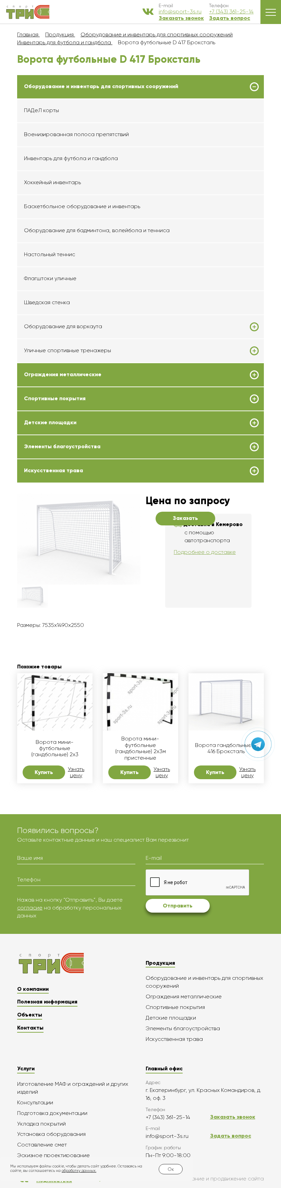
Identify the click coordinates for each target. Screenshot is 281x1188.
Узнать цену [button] (76, 772)
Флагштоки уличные (50, 278)
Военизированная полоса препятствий (76, 134)
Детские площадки (50, 422)
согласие (29, 907)
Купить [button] (44, 772)
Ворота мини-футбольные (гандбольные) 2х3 (54, 748)
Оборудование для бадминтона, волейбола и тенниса (97, 230)
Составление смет (42, 1144)
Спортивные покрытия (55, 398)
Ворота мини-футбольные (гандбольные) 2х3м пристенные (140, 748)
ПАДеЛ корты (41, 110)
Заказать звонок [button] (181, 18)
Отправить (178, 905)
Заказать (185, 518)
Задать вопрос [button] (229, 18)
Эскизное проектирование (53, 1155)
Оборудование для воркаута (63, 326)
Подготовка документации (52, 1113)
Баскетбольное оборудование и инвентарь (82, 206)
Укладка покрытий (41, 1123)
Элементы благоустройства (62, 446)
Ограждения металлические (62, 374)
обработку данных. (79, 1170)
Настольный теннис (49, 254)
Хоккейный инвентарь (52, 182)
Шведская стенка (47, 302)
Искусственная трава (53, 470)
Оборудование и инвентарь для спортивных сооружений (101, 86)
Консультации (35, 1102)
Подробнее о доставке (205, 552)
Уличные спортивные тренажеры (67, 350)
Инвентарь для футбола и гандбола (71, 158)
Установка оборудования (51, 1134)
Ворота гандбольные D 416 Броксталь (226, 748)
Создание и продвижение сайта (221, 1178)
